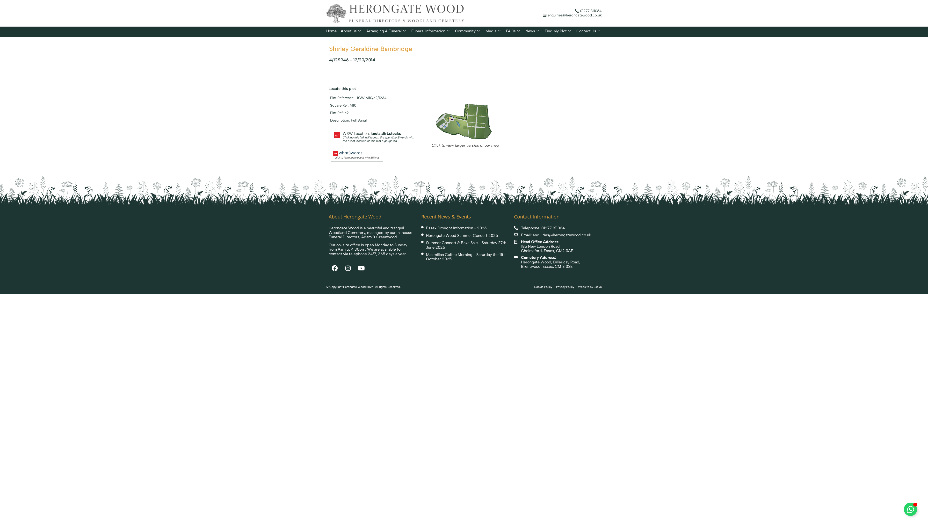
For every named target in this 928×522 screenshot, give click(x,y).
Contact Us (586, 31)
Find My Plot (556, 31)
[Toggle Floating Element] (910, 509)
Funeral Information (428, 31)
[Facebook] (335, 268)
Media (491, 31)
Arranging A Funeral (384, 31)
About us (349, 31)
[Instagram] (348, 268)
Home (331, 31)
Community (465, 31)
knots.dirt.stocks (386, 133)
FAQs (511, 31)
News (530, 31)
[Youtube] (361, 268)
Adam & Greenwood (379, 237)
